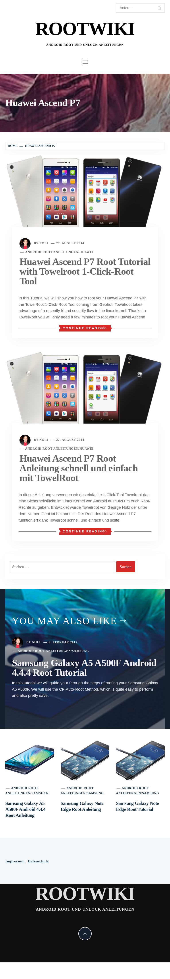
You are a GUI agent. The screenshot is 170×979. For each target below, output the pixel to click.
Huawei (86, 252)
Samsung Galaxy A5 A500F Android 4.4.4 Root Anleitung (25, 809)
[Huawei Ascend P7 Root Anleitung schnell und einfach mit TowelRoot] (85, 393)
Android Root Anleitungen (51, 252)
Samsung (80, 651)
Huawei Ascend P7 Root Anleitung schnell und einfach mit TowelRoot (78, 468)
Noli (43, 243)
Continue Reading (84, 328)
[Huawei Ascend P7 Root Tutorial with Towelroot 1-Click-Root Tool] (85, 197)
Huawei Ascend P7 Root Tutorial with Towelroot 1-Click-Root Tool (84, 271)
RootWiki (85, 28)
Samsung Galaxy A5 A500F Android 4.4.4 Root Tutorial (84, 667)
